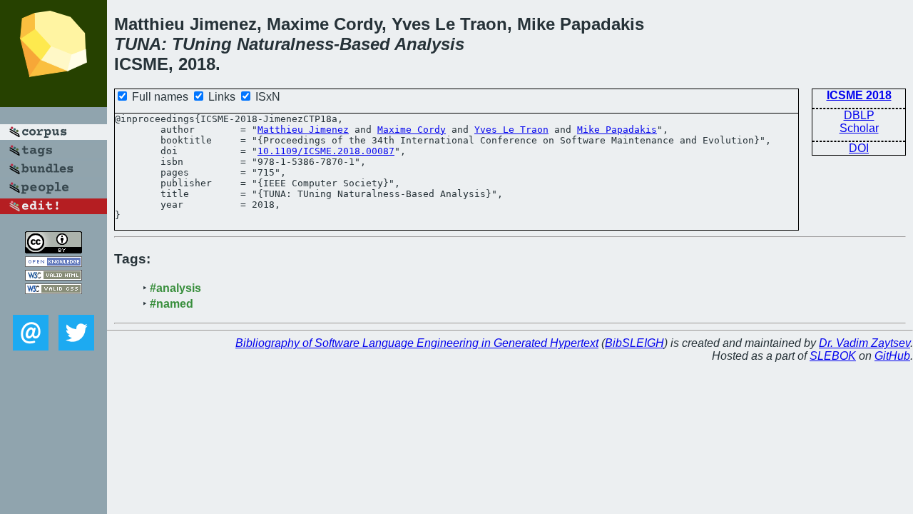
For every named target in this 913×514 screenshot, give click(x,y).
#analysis (175, 288)
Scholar (859, 128)
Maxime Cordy (411, 129)
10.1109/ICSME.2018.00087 (325, 151)
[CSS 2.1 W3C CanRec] (53, 304)
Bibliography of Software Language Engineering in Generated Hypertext (416, 343)
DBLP (859, 115)
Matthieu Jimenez (303, 129)
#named (171, 304)
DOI (859, 148)
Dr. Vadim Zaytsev (864, 343)
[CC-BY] (53, 249)
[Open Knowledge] (53, 263)
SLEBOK (833, 356)
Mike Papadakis (617, 129)
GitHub (892, 356)
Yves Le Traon (511, 129)
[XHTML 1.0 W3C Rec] (53, 277)
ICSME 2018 (859, 95)
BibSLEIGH (634, 343)
